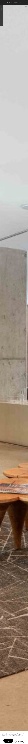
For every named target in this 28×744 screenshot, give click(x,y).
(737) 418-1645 (17, 2)
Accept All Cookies (8, 740)
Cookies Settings (19, 741)
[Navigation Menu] (26, 7)
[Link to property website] (2, 9)
